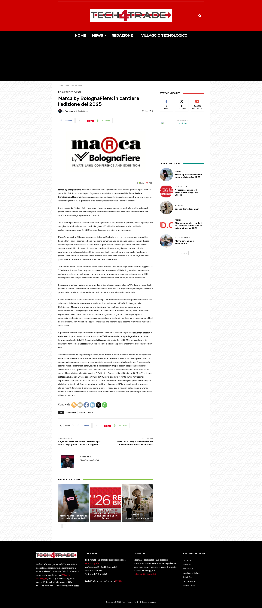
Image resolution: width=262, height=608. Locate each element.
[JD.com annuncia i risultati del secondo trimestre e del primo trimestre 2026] (166, 224)
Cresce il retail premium (137, 518)
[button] (200, 16)
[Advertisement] (131, 61)
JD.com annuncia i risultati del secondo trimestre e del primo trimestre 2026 (189, 225)
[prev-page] (60, 526)
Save (91, 121)
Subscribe (197, 100)
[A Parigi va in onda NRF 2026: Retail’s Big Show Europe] (105, 502)
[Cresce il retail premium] (137, 502)
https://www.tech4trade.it (89, 460)
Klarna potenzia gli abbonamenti (184, 242)
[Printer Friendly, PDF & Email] (144, 184)
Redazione (70, 111)
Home (60, 86)
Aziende (73, 512)
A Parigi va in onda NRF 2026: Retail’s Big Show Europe (105, 516)
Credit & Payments (182, 238)
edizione (82, 412)
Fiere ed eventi (76, 86)
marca (90, 412)
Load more (181, 253)
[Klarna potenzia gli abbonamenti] (166, 241)
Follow (182, 100)
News (67, 86)
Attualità (137, 515)
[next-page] (64, 526)
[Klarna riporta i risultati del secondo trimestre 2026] (73, 502)
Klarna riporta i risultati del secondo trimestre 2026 (73, 517)
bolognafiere (71, 412)
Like (166, 100)
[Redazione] (60, 111)
